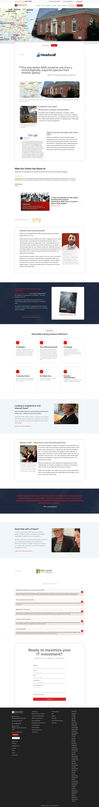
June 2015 (74, 801)
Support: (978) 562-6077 (56, 1)
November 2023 (75, 758)
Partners (13, 750)
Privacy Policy (53, 805)
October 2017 (74, 790)
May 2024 (73, 754)
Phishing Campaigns (35, 727)
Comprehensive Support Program (38, 716)
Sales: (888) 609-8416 (68, 1)
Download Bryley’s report (22, 293)
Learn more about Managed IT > (23, 426)
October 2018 (74, 784)
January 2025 (74, 747)
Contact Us (65, 5)
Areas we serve (15, 755)
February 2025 (74, 745)
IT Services (38, 5)
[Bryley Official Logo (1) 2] (23, 5)
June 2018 (74, 786)
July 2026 (73, 715)
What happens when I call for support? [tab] (23, 609)
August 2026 (74, 713)
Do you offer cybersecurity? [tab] (21, 628)
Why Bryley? (14, 743)
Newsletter (54, 716)
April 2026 (73, 720)
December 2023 (75, 756)
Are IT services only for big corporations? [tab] (23, 619)
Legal (57, 805)
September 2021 (75, 768)
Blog (52, 713)
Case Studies (54, 718)
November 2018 (75, 783)
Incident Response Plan (36, 720)
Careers (13, 752)
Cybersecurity (48, 5)
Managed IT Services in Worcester (38, 713)
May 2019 (73, 779)
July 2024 (73, 752)
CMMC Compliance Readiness (37, 718)
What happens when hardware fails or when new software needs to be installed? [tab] (30, 590)
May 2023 (73, 761)
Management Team (15, 745)
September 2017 (75, 792)
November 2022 (75, 765)
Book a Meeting (72, 5)
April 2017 (73, 795)
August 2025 (74, 734)
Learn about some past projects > (24, 551)
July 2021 (73, 772)
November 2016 (75, 799)
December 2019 (75, 775)
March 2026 (74, 722)
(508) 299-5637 (19, 732)
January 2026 (74, 725)
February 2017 (74, 797)
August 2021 (74, 770)
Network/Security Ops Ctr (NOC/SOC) (39, 722)
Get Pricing (80, 5)
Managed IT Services (67, 99)
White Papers (54, 722)
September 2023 (75, 759)
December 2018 (75, 781)
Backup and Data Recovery (37, 729)
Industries (54, 5)
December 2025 (75, 727)
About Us (59, 5)
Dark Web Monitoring (36, 725)
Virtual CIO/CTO (35, 732)
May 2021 (73, 774)
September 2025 (75, 733)
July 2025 (73, 736)
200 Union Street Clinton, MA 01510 (18, 718)
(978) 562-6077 (19, 720)
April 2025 (73, 741)
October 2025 (74, 731)
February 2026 (74, 724)
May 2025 (73, 740)
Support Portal (79, 1)
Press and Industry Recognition (57, 720)
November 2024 (75, 750)
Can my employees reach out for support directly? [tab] (25, 599)
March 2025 (74, 743)
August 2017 (74, 793)
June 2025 (74, 738)
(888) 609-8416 (18, 723)
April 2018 (73, 788)
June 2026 (74, 716)
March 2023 (74, 763)
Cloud (43, 5)
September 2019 (75, 777)
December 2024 (75, 749)
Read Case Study (55, 205)
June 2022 (74, 766)
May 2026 (73, 718)
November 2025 (75, 729)
